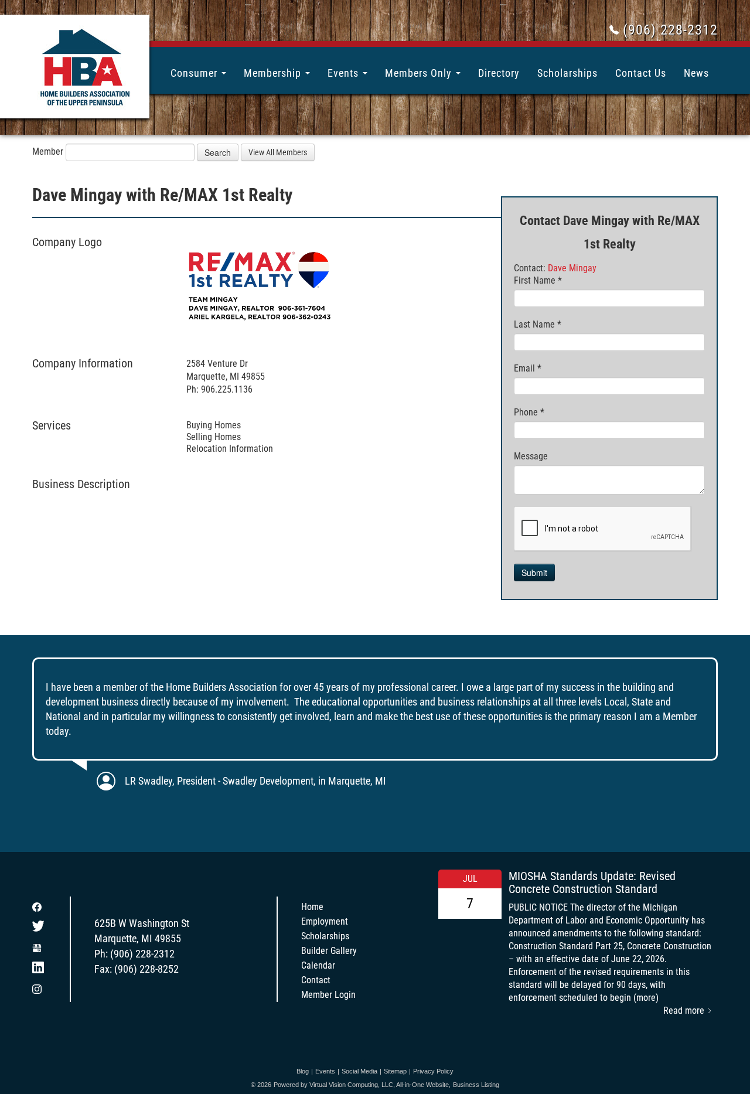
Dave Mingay (572, 268)
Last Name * (537, 324)
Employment (324, 921)
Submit (534, 572)
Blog (302, 1071)
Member (47, 151)
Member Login (328, 994)
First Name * (538, 280)
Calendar (318, 965)
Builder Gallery (329, 950)
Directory (499, 73)
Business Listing (476, 1084)
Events (325, 1071)
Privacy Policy (433, 1071)
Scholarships (567, 73)
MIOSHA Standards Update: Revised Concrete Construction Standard (592, 882)
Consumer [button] (195, 73)
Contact (315, 980)
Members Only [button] (420, 73)
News (696, 73)
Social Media (359, 1071)
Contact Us (640, 73)
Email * (527, 368)
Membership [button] (274, 73)
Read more (685, 1010)
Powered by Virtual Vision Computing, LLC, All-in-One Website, (362, 1084)
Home (312, 906)
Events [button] (345, 73)
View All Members (277, 152)
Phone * (529, 412)
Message (531, 456)
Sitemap (395, 1071)
